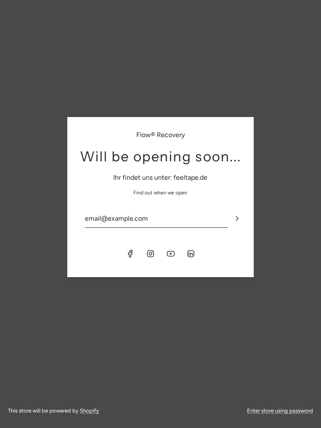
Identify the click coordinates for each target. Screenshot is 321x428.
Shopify (89, 411)
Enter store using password (280, 411)
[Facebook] (130, 254)
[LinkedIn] (190, 254)
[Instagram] (150, 254)
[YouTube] (170, 254)
